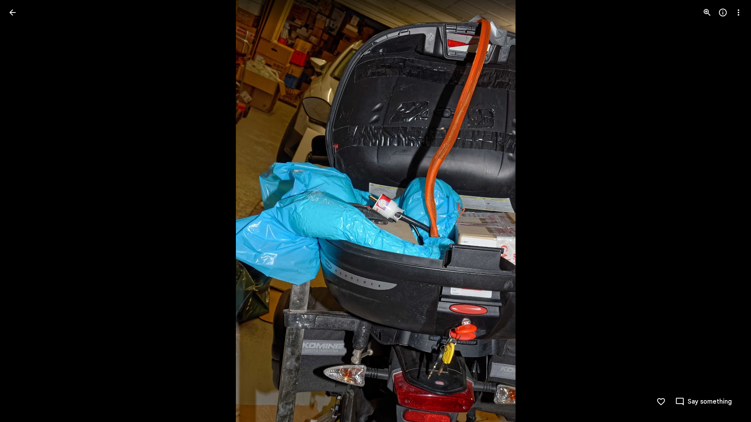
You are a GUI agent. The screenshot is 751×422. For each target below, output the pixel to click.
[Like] (661, 401)
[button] (22, 211)
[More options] (738, 12)
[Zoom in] (707, 12)
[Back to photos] (12, 12)
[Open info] (723, 12)
